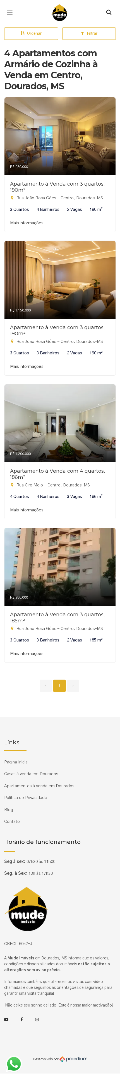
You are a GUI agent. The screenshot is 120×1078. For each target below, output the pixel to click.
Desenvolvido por (46, 1059)
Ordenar (34, 34)
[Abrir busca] (108, 12)
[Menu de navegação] (11, 13)
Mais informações (26, 223)
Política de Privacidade (25, 798)
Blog (8, 810)
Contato (12, 822)
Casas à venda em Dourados (31, 774)
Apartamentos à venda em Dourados (39, 786)
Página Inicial (16, 762)
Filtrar (92, 34)
